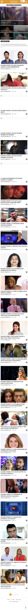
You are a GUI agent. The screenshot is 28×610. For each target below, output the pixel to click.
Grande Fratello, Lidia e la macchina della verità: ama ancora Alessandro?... (14, 359)
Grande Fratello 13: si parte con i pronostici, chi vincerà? (11, 518)
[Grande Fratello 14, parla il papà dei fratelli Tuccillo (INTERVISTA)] (14, 57)
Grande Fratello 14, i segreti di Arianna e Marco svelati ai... (14, 563)
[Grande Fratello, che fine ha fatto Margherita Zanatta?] (14, 125)
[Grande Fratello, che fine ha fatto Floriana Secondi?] (7, 38)
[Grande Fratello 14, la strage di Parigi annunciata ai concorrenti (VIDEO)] (14, 396)
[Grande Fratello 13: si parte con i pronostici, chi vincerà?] (14, 508)
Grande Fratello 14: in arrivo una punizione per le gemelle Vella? (11, 201)
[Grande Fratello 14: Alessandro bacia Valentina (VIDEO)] (14, 215)
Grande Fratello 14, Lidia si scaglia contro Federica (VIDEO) (14, 292)
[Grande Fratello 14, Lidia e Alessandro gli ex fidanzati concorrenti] (14, 441)
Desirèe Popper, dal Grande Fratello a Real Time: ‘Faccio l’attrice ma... (13, 337)
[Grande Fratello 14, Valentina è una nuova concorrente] (14, 373)
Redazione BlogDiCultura (6, 23)
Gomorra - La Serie (17, 5)
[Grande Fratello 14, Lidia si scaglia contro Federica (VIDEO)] (14, 283)
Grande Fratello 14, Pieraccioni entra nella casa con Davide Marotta (12, 314)
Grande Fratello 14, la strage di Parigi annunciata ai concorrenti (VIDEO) (13, 405)
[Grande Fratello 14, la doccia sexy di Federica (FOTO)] (14, 16)
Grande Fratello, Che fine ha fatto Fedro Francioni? (13, 88)
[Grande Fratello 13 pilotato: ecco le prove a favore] (14, 238)
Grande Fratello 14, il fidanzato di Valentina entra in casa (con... (11, 495)
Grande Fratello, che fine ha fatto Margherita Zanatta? (11, 134)
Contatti (8, 599)
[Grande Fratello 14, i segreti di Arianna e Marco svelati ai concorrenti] (14, 554)
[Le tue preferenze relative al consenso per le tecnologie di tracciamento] (25, 607)
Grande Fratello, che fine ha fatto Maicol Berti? (13, 111)
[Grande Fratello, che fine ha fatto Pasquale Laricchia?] (14, 147)
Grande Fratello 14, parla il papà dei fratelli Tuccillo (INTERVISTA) (12, 66)
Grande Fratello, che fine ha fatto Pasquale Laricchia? (11, 156)
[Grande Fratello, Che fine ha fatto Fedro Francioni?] (14, 79)
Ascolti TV (11, 5)
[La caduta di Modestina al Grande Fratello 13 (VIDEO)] (14, 170)
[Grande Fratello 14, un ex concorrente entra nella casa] (14, 576)
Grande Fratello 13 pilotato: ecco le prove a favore (14, 247)
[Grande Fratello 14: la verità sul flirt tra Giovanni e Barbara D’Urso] (14, 463)
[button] (25, 1)
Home (12, 41)
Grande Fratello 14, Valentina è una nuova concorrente (12, 382)
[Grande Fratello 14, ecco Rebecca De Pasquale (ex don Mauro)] (14, 260)
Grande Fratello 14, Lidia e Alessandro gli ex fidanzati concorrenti (14, 450)
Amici (8, 5)
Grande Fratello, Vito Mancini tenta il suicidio (12, 540)
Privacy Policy (18, 599)
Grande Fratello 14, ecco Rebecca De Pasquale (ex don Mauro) (12, 269)
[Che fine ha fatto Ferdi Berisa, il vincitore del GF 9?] (7, 31)
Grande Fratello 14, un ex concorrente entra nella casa (13, 585)
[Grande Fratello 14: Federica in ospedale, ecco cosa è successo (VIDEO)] (21, 38)
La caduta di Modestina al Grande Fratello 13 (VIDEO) (11, 179)
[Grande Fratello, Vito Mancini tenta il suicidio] (14, 531)
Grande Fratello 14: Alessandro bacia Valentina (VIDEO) (12, 224)
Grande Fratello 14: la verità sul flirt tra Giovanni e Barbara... (13, 472)
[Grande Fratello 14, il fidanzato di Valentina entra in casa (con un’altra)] (14, 486)
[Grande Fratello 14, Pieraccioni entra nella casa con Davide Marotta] (14, 305)
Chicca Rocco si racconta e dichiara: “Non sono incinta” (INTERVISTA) (13, 427)
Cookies (12, 599)
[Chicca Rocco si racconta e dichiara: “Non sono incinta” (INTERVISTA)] (14, 418)
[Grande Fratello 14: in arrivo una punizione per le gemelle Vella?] (14, 192)
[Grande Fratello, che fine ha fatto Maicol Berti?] (14, 102)
